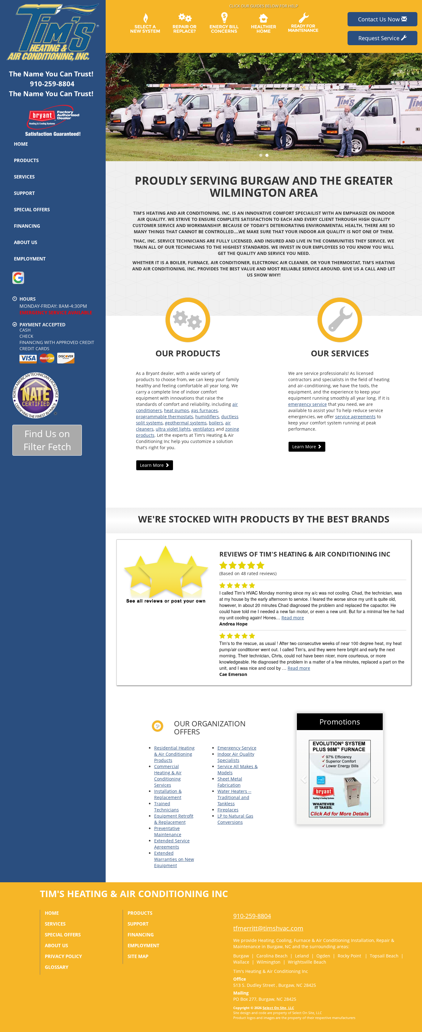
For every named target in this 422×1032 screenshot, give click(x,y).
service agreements (355, 416)
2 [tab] (268, 157)
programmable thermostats (164, 416)
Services (24, 177)
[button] (313, 778)
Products (26, 160)
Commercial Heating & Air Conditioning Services (168, 775)
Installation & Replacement (168, 794)
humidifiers (207, 416)
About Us (25, 242)
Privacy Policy (63, 956)
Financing (27, 226)
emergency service (307, 404)
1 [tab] (262, 157)
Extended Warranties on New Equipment (174, 859)
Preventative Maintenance (167, 831)
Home (21, 144)
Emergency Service (236, 748)
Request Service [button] (379, 38)
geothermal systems (186, 423)
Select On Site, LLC (278, 1007)
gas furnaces (204, 410)
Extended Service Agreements (172, 844)
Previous (111, 106)
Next (415, 106)
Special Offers (32, 209)
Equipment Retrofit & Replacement (173, 819)
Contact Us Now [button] (379, 19)
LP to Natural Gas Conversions (235, 819)
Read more (292, 618)
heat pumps (176, 410)
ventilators (204, 429)
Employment (30, 259)
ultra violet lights (173, 429)
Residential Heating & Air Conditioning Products (174, 754)
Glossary (56, 967)
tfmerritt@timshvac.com (268, 928)
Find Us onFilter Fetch (47, 440)
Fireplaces (227, 810)
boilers (216, 423)
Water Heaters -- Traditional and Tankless (234, 797)
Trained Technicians (166, 807)
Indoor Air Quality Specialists (235, 757)
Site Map (138, 956)
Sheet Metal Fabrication (229, 782)
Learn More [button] (152, 465)
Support (24, 193)
